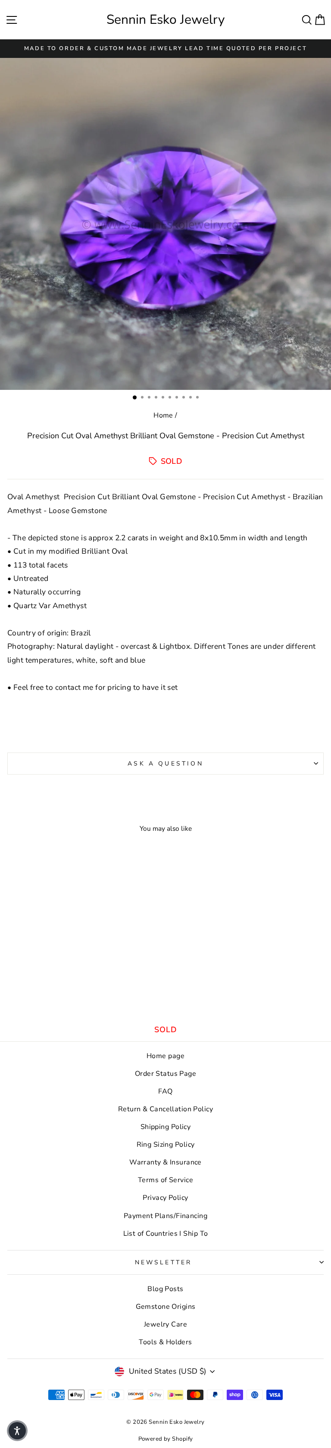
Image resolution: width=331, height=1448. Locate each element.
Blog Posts (165, 1289)
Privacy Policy (165, 1197)
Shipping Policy (166, 1127)
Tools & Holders (165, 1342)
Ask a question (165, 763)
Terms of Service (165, 1180)
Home (163, 415)
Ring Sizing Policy (166, 1144)
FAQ (165, 1091)
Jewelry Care (165, 1324)
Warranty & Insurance (165, 1162)
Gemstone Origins (166, 1306)
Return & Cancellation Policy (165, 1109)
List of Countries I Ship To (165, 1233)
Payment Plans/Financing (165, 1216)
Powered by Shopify (165, 1439)
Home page (165, 1056)
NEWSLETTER (163, 1262)
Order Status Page (165, 1073)
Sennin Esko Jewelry (165, 20)
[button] (17, 1430)
